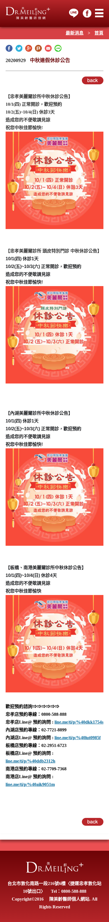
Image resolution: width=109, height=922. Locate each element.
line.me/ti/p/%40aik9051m (30, 784)
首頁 (98, 33)
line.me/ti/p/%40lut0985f (77, 737)
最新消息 (75, 33)
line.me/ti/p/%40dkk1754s (78, 722)
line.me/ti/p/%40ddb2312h (30, 761)
